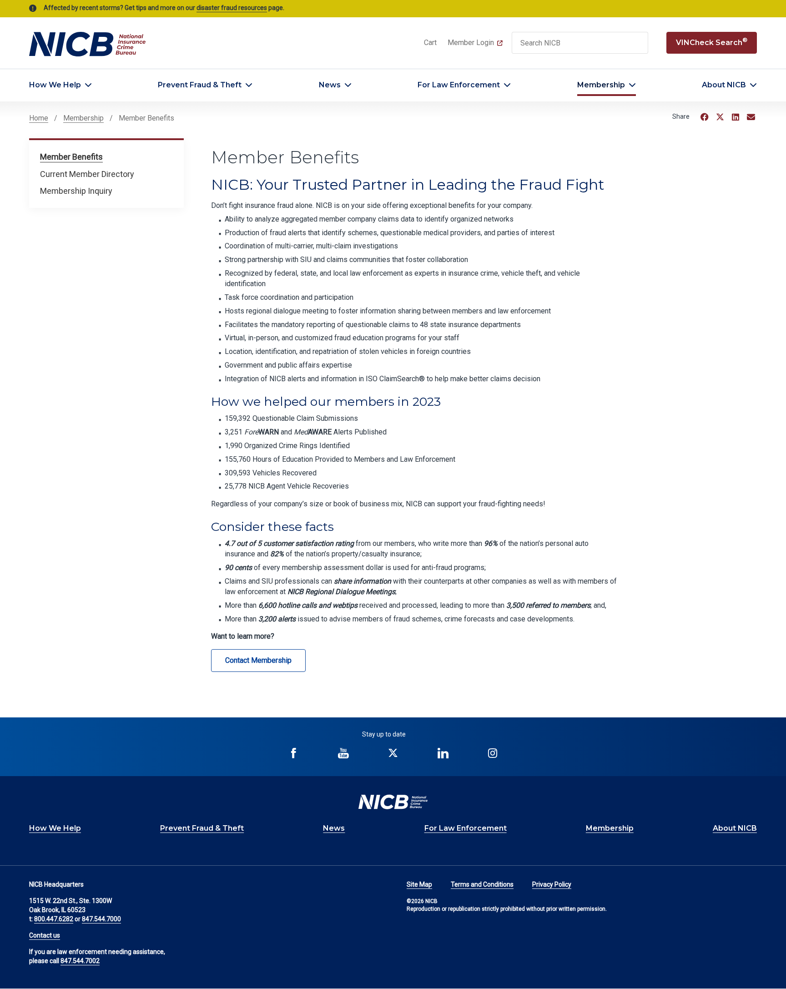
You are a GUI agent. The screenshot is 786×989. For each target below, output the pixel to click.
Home (38, 118)
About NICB (724, 85)
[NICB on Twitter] (393, 753)
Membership (601, 85)
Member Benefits (71, 156)
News (330, 85)
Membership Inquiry (76, 191)
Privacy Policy (551, 884)
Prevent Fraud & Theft (200, 85)
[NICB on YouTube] (343, 753)
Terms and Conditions (482, 884)
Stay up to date (384, 734)
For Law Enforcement (459, 85)
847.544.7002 (80, 960)
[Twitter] (720, 117)
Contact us (44, 935)
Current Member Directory (87, 174)
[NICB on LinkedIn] (443, 753)
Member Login (471, 42)
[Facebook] (704, 117)
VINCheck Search (711, 41)
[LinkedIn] (735, 117)
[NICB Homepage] (87, 43)
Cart (430, 42)
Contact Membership (258, 660)
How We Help (55, 85)
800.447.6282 (53, 919)
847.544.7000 (101, 919)
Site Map (419, 884)
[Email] (751, 117)
